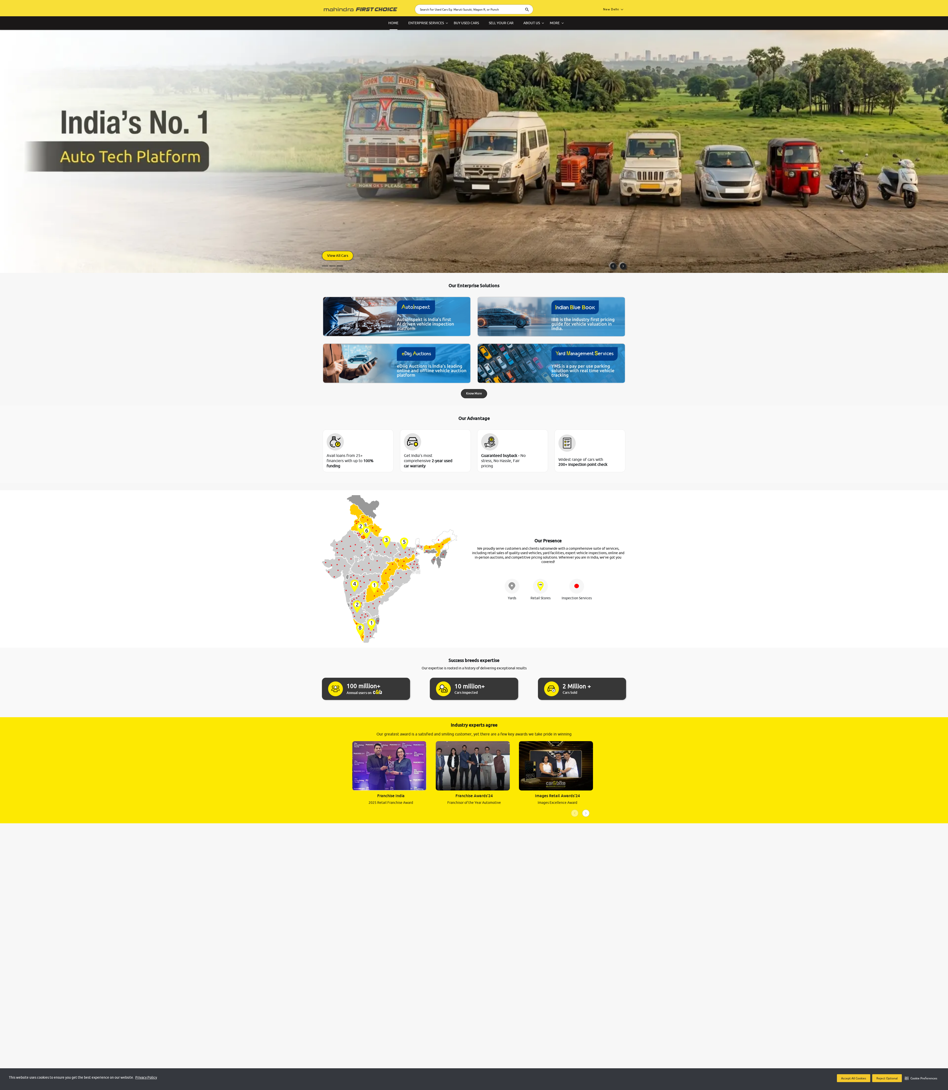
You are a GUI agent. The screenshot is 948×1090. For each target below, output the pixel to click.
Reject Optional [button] (887, 1078)
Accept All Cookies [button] (853, 1078)
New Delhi (611, 9)
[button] (921, 1078)
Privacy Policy (146, 1077)
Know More (474, 393)
